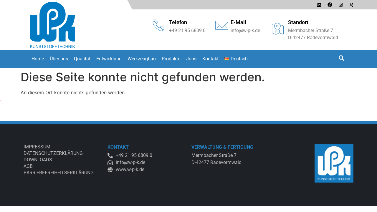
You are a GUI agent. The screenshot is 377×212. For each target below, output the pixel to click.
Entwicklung (109, 59)
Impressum (37, 147)
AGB (28, 166)
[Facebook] (330, 4)
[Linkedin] (319, 4)
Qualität (82, 59)
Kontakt (210, 59)
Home (38, 59)
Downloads (38, 160)
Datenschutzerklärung (53, 153)
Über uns (59, 59)
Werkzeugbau (142, 59)
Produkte (171, 59)
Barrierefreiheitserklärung (59, 172)
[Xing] (351, 4)
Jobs (191, 59)
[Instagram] (340, 4)
